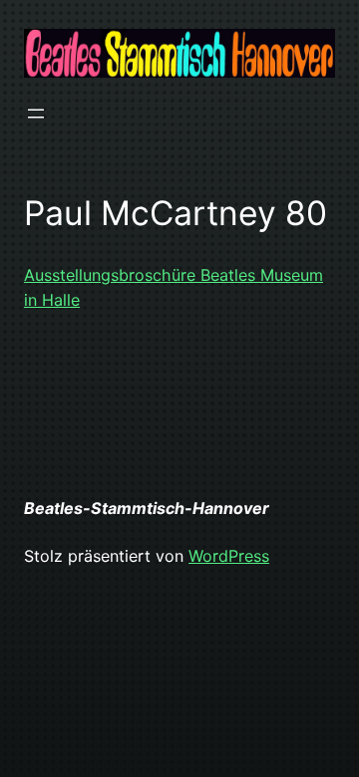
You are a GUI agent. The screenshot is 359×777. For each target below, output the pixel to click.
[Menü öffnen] (36, 114)
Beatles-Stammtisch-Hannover (146, 508)
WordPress (228, 556)
